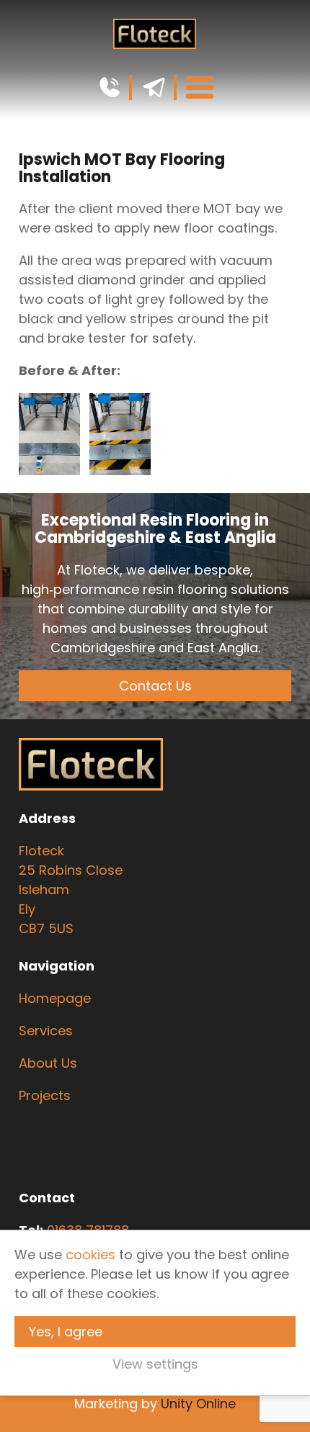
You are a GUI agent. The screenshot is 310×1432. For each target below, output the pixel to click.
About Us (48, 1063)
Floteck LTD (154, 34)
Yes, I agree (65, 1332)
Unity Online (198, 1404)
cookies (90, 1255)
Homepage (55, 998)
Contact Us (155, 686)
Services (47, 1031)
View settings (155, 1364)
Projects (45, 1095)
